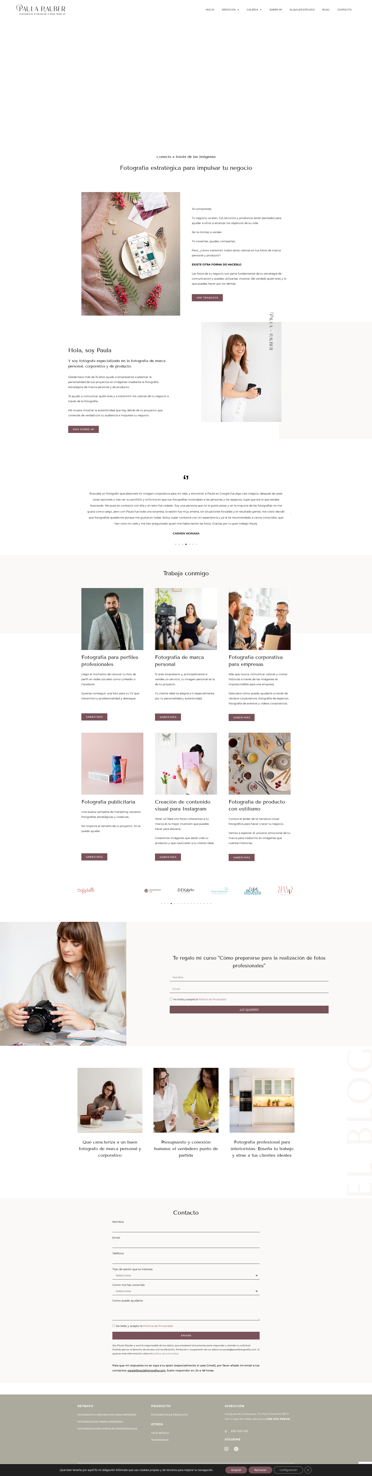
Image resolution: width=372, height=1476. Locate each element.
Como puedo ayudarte (127, 1300)
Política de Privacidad (212, 999)
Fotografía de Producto (169, 1414)
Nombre (118, 1222)
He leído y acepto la (199, 999)
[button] (81, 513)
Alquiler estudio (302, 9)
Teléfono (118, 1253)
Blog (326, 9)
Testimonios (159, 1439)
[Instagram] (226, 1449)
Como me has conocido (128, 1285)
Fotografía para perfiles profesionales (107, 1428)
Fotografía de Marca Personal (100, 1421)
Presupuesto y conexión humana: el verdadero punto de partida (186, 1148)
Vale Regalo (160, 1432)
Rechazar (260, 1470)
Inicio (210, 9)
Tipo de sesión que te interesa (132, 1269)
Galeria (252, 9)
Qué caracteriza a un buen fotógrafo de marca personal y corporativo (110, 1148)
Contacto (344, 9)
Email (116, 1237)
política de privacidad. (166, 1353)
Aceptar (236, 1470)
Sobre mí (276, 9)
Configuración (288, 1470)
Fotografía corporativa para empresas (107, 1414)
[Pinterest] (236, 1449)
